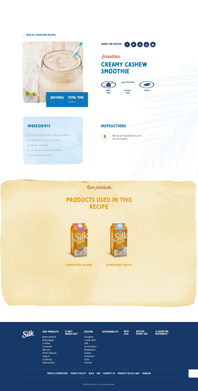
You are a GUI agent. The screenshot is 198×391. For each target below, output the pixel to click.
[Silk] (28, 334)
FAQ (98, 373)
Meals (87, 353)
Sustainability (110, 332)
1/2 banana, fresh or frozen (45, 140)
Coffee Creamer (47, 345)
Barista (46, 349)
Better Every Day (142, 332)
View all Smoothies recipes (40, 35)
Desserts (89, 356)
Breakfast (89, 349)
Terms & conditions (57, 373)
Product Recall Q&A (128, 373)
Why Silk (126, 332)
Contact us (109, 373)
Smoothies (90, 346)
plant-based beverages (49, 338)
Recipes (88, 332)
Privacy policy (78, 373)
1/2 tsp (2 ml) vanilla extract (46, 150)
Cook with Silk (90, 342)
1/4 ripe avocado (39, 145)
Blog (91, 373)
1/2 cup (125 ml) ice (41, 155)
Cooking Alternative (48, 361)
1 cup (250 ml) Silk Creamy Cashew (50, 135)
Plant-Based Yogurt (49, 355)
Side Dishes (88, 361)
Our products (50, 332)
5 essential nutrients (162, 332)
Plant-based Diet (71, 332)
